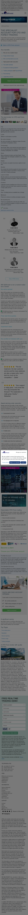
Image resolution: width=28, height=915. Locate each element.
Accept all (23, 462)
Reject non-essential (15, 462)
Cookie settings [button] (5, 462)
